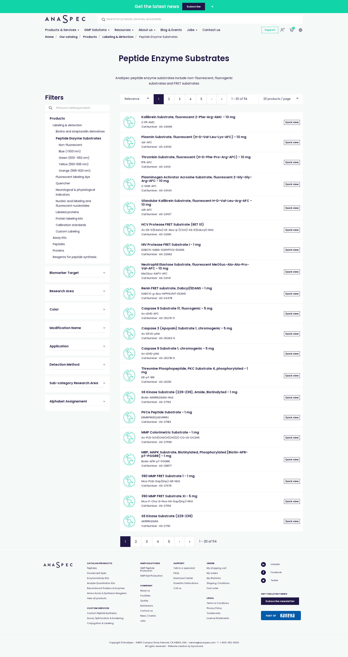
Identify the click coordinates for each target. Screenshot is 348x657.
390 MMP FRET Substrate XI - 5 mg (169, 496)
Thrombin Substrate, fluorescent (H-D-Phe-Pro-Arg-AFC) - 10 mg (196, 157)
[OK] (102, 19)
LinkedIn (275, 564)
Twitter (274, 580)
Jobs (191, 30)
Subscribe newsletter (280, 601)
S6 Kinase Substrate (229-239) (167, 516)
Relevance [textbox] (132, 99)
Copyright (114, 642)
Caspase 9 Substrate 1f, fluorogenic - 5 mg (176, 308)
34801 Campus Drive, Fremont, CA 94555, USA (161, 642)
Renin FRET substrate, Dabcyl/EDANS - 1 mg (176, 288)
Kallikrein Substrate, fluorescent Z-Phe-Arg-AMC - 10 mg (188, 117)
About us (146, 30)
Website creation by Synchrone (185, 646)
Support (270, 30)
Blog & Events (171, 30)
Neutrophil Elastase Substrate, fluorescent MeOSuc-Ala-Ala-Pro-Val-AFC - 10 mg (195, 266)
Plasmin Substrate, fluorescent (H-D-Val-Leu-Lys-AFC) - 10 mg (193, 137)
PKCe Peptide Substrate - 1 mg (166, 412)
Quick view (292, 122)
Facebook (276, 572)
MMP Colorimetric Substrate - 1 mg (170, 432)
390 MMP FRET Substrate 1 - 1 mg (168, 476)
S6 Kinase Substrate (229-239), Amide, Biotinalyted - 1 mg (189, 392)
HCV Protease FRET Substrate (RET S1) (172, 224)
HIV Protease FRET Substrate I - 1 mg (171, 244)
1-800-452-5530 (229, 642)
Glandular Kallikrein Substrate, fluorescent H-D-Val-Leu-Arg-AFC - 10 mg (196, 202)
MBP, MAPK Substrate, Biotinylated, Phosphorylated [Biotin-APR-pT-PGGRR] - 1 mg (194, 454)
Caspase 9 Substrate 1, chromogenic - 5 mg (177, 348)
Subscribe (194, 6)
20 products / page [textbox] (277, 99)
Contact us (211, 30)
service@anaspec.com (202, 642)
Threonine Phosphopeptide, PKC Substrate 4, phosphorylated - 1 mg (194, 370)
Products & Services (61, 30)
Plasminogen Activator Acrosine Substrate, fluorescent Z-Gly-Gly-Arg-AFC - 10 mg (196, 179)
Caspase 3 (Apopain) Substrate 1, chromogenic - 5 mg (186, 328)
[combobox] (136, 98)
